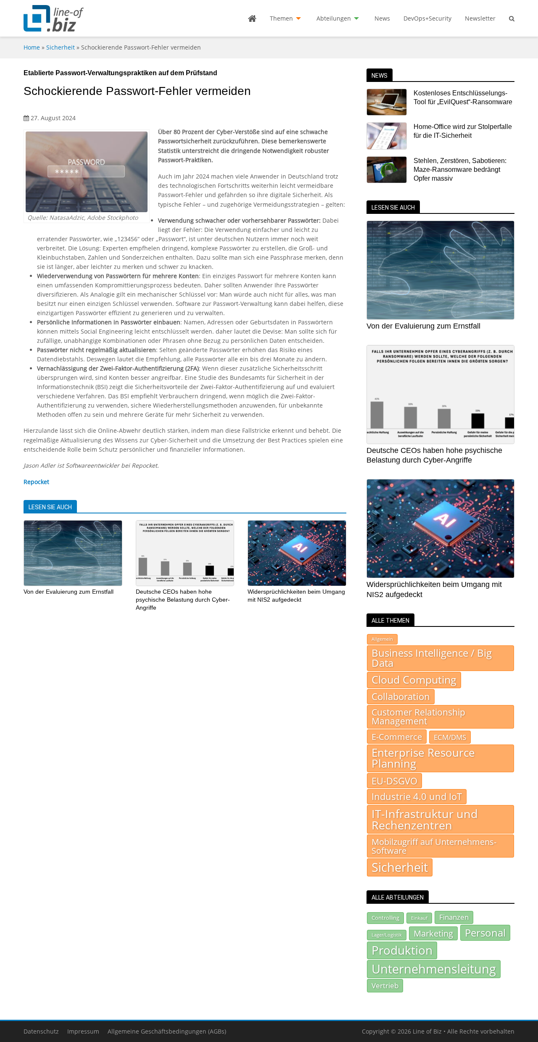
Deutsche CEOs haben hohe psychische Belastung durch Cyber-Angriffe (183, 599)
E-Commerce (397, 736)
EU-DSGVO (394, 780)
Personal (485, 932)
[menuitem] (252, 18)
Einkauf (419, 918)
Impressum (83, 1031)
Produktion (402, 950)
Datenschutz (41, 1031)
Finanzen (454, 917)
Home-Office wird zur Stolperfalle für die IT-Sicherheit (463, 131)
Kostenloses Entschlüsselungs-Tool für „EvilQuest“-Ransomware (463, 97)
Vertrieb (385, 985)
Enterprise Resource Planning (423, 758)
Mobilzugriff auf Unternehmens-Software (434, 846)
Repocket (36, 482)
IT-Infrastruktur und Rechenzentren (425, 819)
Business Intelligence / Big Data (432, 658)
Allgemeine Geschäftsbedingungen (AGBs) (167, 1031)
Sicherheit (60, 47)
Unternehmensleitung (434, 968)
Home (32, 47)
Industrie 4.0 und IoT (417, 796)
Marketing (433, 933)
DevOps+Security (427, 18)
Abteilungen (333, 18)
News (382, 18)
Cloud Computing (414, 680)
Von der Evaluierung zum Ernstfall (68, 591)
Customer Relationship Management (418, 716)
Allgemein (382, 639)
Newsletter (480, 18)
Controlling (385, 917)
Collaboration (401, 696)
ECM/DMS (450, 737)
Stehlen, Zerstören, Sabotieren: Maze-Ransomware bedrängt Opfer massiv (460, 169)
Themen (281, 18)
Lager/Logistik (387, 935)
